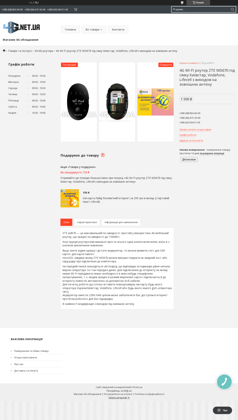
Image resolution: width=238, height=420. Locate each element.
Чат (225, 410)
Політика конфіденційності (149, 394)
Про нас (18, 364)
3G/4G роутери (43, 51)
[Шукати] (232, 9)
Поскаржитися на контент (118, 394)
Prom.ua (137, 387)
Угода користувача (25, 357)
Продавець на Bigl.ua (119, 390)
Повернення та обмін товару (31, 351)
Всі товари (92, 29)
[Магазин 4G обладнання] (21, 26)
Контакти (118, 29)
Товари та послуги (20, 51)
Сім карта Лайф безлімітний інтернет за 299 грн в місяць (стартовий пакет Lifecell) (126, 200)
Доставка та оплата (26, 370)
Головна (70, 29)
